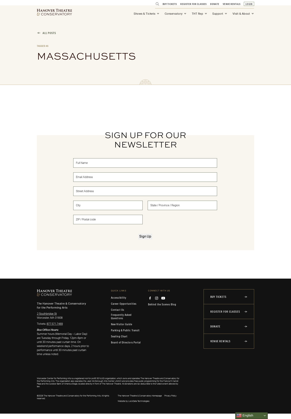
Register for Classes (193, 4)
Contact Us (117, 309)
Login (249, 4)
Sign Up (145, 236)
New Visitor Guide (121, 324)
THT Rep (197, 13)
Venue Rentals (231, 4)
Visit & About (241, 13)
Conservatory (174, 13)
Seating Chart (119, 336)
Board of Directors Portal (126, 342)
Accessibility (118, 297)
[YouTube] (163, 298)
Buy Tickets (170, 4)
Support (217, 13)
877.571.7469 (55, 324)
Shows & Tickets (144, 13)
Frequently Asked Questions (121, 316)
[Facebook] (150, 298)
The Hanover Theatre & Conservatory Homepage (140, 396)
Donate (214, 4)
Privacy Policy (170, 396)
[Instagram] (157, 298)
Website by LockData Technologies (133, 401)
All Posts (49, 33)
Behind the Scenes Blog (162, 304)
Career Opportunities (123, 303)
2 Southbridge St (47, 313)
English (247, 415)
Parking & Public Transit (125, 330)
